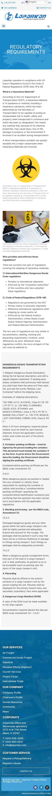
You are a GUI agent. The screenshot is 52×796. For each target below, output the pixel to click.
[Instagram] (47, 787)
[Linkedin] (41, 787)
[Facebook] (35, 787)
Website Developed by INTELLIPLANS (36, 793)
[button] (3, 26)
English (33, 2)
